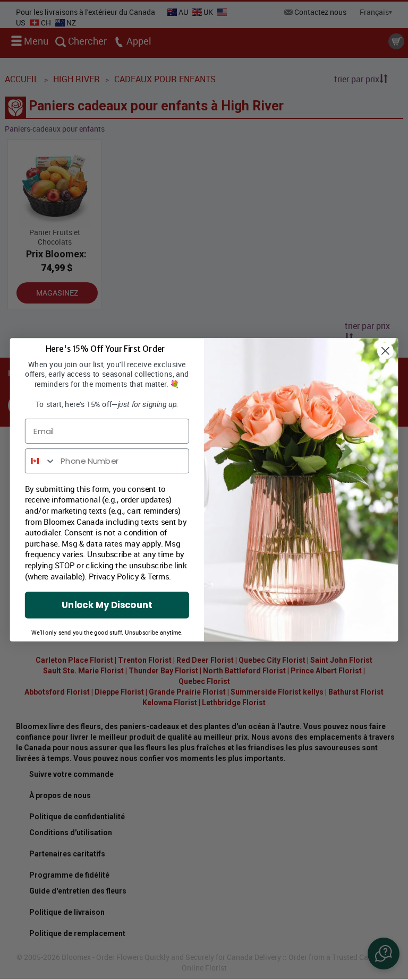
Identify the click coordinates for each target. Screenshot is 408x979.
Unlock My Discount (107, 605)
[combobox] (41, 461)
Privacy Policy (114, 576)
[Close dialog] (385, 350)
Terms (158, 576)
